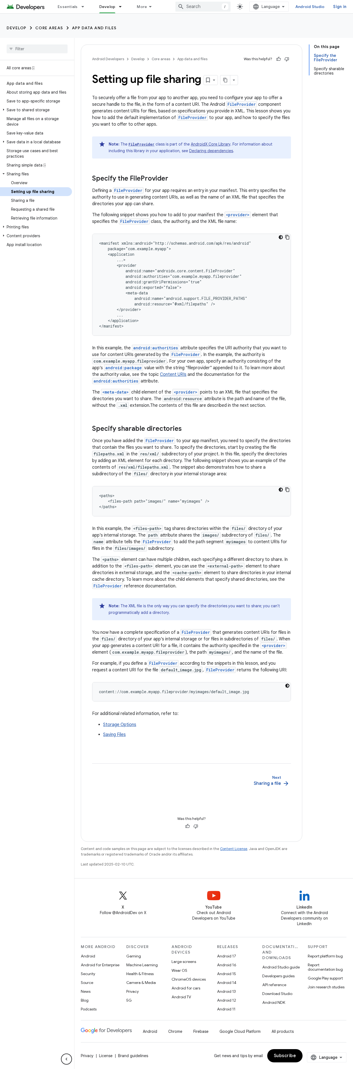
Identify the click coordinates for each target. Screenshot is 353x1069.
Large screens (184, 961)
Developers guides (278, 975)
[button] (36, 109)
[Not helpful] (287, 59)
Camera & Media (141, 982)
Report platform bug (325, 956)
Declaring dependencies (211, 150)
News (85, 991)
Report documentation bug (325, 967)
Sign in (339, 6)
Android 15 (226, 973)
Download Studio (277, 993)
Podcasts (89, 1009)
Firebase (200, 1031)
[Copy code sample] (287, 237)
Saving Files (114, 734)
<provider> (238, 214)
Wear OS (179, 970)
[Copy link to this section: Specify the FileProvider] (173, 179)
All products (283, 1031)
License (106, 1056)
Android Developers (108, 59)
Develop (107, 6)
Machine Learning (142, 964)
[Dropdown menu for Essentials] (85, 6)
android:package (123, 367)
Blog (85, 1000)
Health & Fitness (140, 973)
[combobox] (203, 7)
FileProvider (242, 104)
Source (87, 982)
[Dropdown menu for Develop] (122, 6)
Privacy (132, 991)
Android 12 (226, 1000)
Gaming (133, 956)
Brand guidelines (133, 1056)
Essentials (68, 6)
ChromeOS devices (189, 979)
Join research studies (326, 986)
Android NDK (273, 1002)
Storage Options (119, 724)
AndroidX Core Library (210, 144)
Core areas (49, 27)
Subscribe (285, 1056)
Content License (233, 848)
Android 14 (226, 982)
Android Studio (310, 6)
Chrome (175, 1031)
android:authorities (155, 347)
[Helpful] (278, 59)
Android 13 (226, 991)
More (142, 6)
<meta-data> (115, 392)
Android (88, 956)
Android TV (181, 996)
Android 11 (226, 1009)
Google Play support (325, 978)
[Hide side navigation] (66, 1059)
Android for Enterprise (100, 964)
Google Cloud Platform (240, 1031)
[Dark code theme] (280, 237)
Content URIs (173, 374)
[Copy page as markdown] (225, 80)
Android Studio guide (281, 967)
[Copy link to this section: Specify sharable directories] (187, 429)
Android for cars (186, 988)
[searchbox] (37, 48)
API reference (274, 984)
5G (129, 1000)
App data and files (94, 27)
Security (88, 973)
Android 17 (226, 956)
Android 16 (226, 964)
